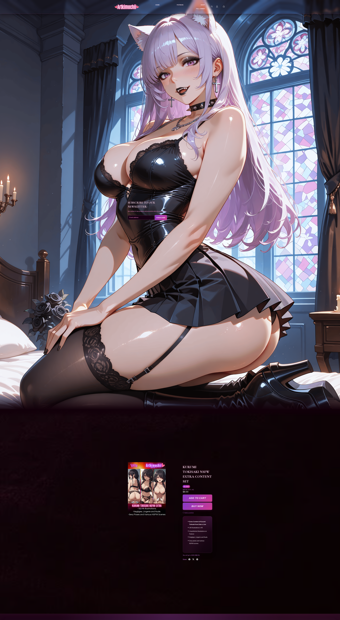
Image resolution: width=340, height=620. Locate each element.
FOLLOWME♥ (200, 8)
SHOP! (203, 5)
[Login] (217, 6)
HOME (157, 5)
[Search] (212, 6)
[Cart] (224, 6)
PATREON (180, 5)
